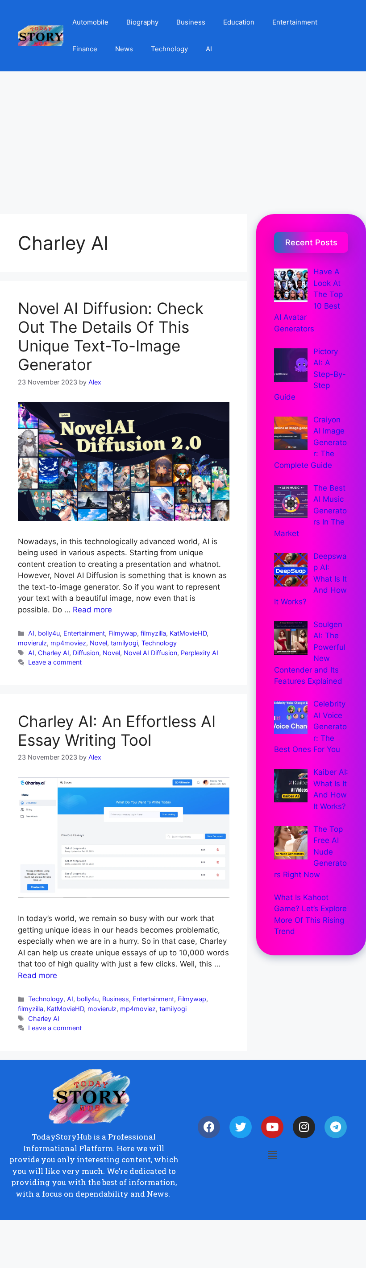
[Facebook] (209, 1127)
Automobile (90, 22)
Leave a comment (55, 662)
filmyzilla (153, 633)
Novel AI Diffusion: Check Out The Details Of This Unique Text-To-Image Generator (111, 336)
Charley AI (53, 653)
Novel (98, 643)
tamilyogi (124, 643)
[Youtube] (272, 1127)
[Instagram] (304, 1127)
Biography (142, 22)
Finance (84, 49)
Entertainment (294, 22)
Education (238, 22)
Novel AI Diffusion (150, 653)
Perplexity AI (199, 653)
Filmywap (122, 633)
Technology (169, 49)
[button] (272, 1155)
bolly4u (49, 633)
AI (209, 49)
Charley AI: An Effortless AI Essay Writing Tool (117, 730)
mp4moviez (68, 643)
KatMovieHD (188, 633)
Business (190, 22)
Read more (92, 609)
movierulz (32, 643)
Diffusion (86, 653)
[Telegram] (335, 1127)
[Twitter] (240, 1127)
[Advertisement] (183, 138)
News (124, 49)
